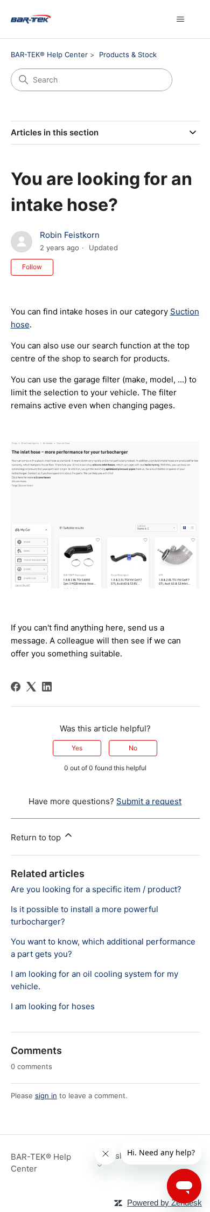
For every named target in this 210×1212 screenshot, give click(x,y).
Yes (77, 748)
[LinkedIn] (47, 686)
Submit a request (148, 801)
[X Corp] (31, 686)
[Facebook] (15, 686)
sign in (46, 1095)
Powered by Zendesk (164, 1202)
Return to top (37, 837)
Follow (32, 267)
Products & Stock (128, 54)
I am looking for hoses (53, 1006)
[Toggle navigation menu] (181, 19)
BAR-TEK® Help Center (49, 54)
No (133, 748)
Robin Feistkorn (70, 235)
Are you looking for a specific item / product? (96, 889)
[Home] (31, 19)
